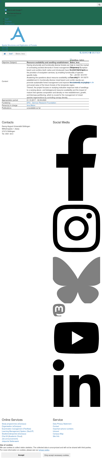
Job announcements (10, 438)
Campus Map (58, 433)
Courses (8, 21)
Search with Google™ (14, 10)
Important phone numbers (63, 428)
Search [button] (85, 52)
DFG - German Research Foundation (41, 102)
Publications (9, 24)
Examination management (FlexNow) (16, 428)
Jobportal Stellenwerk (10, 441)
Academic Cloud (15, 436)
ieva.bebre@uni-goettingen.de (82, 82)
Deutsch (95, 52)
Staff (6, 19)
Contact (56, 426)
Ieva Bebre (31, 105)
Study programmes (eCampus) (14, 423)
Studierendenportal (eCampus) (14, 433)
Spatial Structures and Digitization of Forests (19, 45)
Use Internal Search (14, 13)
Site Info (56, 436)
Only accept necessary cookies (56, 455)
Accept (21, 455)
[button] (5, 47)
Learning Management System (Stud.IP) (18, 431)
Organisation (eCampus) (11, 426)
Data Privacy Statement (62, 423)
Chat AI (5, 436)
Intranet (56, 431)
